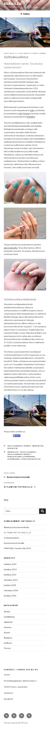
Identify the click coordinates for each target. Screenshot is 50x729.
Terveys (7, 648)
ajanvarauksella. (10, 248)
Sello (32, 110)
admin (42, 53)
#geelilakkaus (28, 452)
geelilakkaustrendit (19, 454)
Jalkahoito (8, 622)
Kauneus (8, 627)
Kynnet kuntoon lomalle (14, 543)
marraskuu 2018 (11, 590)
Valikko (26, 14)
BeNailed (31, 117)
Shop (6, 500)
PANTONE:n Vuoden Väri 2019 (17, 548)
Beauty (7, 611)
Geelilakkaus (14, 446)
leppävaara (13, 459)
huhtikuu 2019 (10, 575)
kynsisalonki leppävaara (21, 457)
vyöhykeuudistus (31, 459)
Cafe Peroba (23, 113)
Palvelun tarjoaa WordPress (16, 723)
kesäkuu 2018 (10, 596)
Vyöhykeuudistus (11, 538)
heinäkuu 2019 (10, 569)
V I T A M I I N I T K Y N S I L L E (17, 533)
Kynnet (27, 446)
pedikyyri (12, 448)
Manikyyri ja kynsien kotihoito (16, 527)
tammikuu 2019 (11, 580)
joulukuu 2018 (10, 585)
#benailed (13, 452)
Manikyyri (38, 446)
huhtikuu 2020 (10, 564)
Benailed (13, 4)
